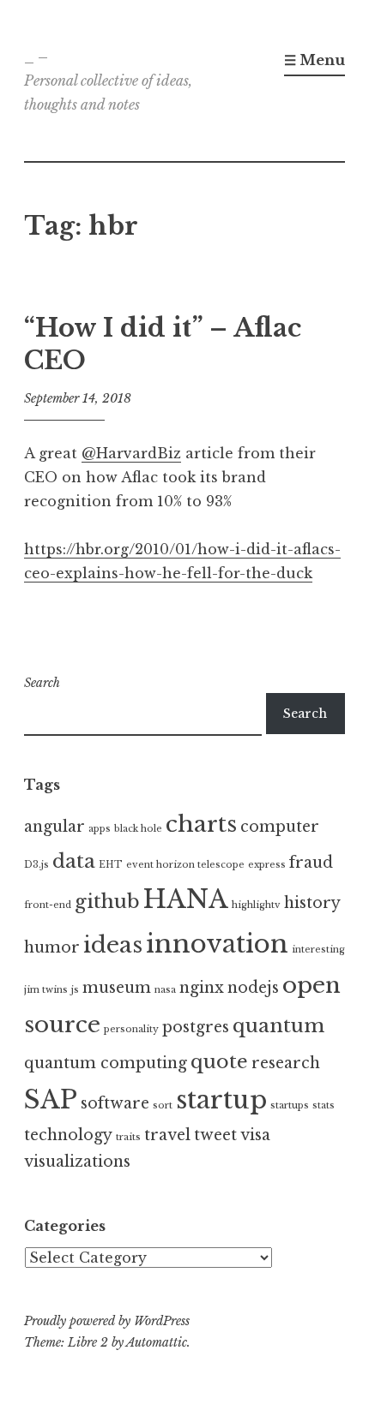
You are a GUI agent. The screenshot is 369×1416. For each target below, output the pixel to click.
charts (201, 824)
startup (221, 1099)
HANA (185, 899)
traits (128, 1137)
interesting (318, 949)
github (107, 901)
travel (167, 1135)
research (285, 1063)
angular (54, 826)
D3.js (36, 864)
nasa (165, 989)
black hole (138, 828)
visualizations (77, 1161)
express (267, 864)
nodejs (253, 987)
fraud (311, 862)
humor (52, 947)
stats (323, 1105)
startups (289, 1105)
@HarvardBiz (131, 453)
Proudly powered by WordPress (107, 1321)
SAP (50, 1099)
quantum (278, 1025)
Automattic (156, 1342)
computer (279, 826)
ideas (112, 945)
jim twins (46, 989)
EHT (111, 864)
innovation (217, 944)
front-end (47, 905)
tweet (215, 1135)
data (73, 861)
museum (116, 987)
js (75, 989)
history (312, 902)
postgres (195, 1027)
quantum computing (105, 1063)
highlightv (256, 905)
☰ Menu (314, 60)
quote (219, 1061)
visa (255, 1135)
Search (42, 682)
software (115, 1103)
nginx (201, 987)
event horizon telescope (185, 864)
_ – (36, 56)
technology (68, 1135)
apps (99, 828)
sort (162, 1105)
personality (131, 1029)
